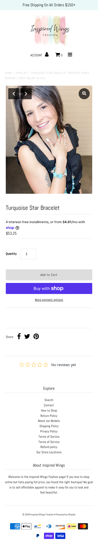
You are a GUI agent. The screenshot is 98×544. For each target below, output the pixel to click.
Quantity (11, 254)
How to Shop (49, 410)
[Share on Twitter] (27, 337)
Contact (49, 405)
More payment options (49, 300)
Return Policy (48, 416)
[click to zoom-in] (84, 93)
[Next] (26, 93)
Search (48, 400)
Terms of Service (49, 436)
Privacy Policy (49, 431)
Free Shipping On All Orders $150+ (49, 5)
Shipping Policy (49, 426)
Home (8, 73)
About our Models (49, 421)
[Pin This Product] (36, 337)
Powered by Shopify (65, 514)
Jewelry (21, 73)
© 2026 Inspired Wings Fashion (38, 514)
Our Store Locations (49, 452)
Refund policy (48, 447)
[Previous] (13, 93)
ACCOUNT (36, 55)
